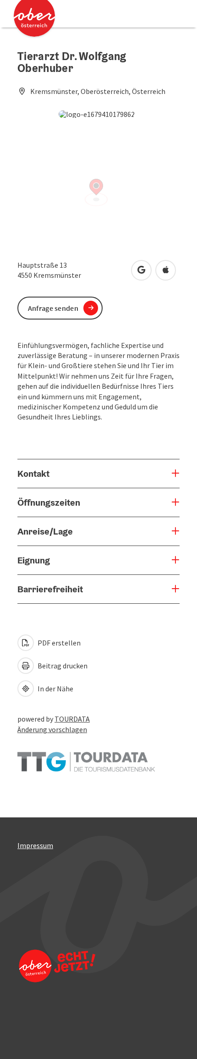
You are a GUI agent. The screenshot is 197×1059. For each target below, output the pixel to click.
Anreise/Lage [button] (45, 531)
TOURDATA (72, 718)
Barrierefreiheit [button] (50, 589)
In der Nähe (54, 688)
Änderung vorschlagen (52, 729)
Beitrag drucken (62, 665)
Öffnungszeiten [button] (48, 502)
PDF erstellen (58, 642)
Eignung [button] (33, 560)
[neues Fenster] (86, 757)
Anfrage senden (53, 308)
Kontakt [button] (33, 474)
